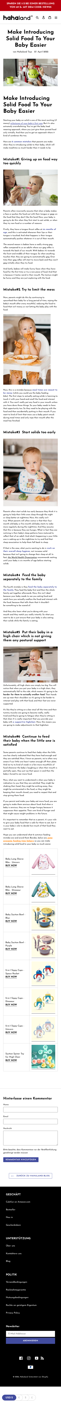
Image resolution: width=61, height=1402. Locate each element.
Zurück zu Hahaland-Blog (33, 1176)
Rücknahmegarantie (16, 1290)
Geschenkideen (13, 1225)
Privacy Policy (13, 1313)
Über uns (10, 1246)
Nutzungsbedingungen (17, 1297)
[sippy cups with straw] (43, 984)
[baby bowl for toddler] (43, 929)
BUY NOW (11, 866)
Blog (8, 1261)
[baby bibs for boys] (43, 901)
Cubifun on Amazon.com (18, 1202)
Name (6, 1105)
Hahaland (24, 1377)
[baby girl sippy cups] (43, 1040)
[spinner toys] (43, 1068)
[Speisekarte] (56, 17)
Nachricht (7, 1128)
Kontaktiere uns (13, 1254)
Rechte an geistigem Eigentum (21, 1305)
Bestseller (10, 1210)
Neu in (9, 1217)
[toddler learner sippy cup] (43, 1012)
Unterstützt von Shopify (38, 1377)
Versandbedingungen (16, 1282)
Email (5, 1116)
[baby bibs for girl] (43, 873)
